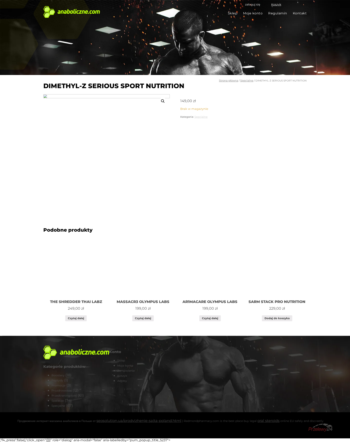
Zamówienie (126, 370)
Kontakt (300, 13)
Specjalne (246, 80)
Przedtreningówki (64, 395)
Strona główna (228, 80)
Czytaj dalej (76, 318)
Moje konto (252, 13)
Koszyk (276, 4)
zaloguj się (252, 4)
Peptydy (57, 380)
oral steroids (268, 420)
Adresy (122, 381)
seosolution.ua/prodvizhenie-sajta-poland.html (138, 420)
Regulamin (277, 13)
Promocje (58, 385)
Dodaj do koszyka (277, 318)
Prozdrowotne (61, 390)
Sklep (233, 13)
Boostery (57, 375)
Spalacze (57, 400)
